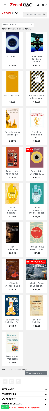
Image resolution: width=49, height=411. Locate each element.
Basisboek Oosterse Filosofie (37, 59)
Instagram (18, 381)
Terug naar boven (36, 373)
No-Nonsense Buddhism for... (12, 321)
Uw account (9, 399)
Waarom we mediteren (12, 357)
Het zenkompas (12, 248)
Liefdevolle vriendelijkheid (12, 284)
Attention (12, 56)
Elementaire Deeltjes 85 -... (37, 172)
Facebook (5, 381)
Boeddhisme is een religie (12, 133)
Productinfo (9, 394)
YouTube (11, 381)
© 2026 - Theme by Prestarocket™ (24, 407)
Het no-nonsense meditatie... (12, 210)
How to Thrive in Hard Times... (37, 248)
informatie (8, 389)
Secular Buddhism (37, 321)
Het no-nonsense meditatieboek (36, 210)
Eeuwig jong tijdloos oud (12, 172)
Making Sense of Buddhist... (37, 284)
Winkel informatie (12, 404)
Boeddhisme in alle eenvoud (36, 97)
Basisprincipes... (12, 97)
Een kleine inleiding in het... (36, 135)
